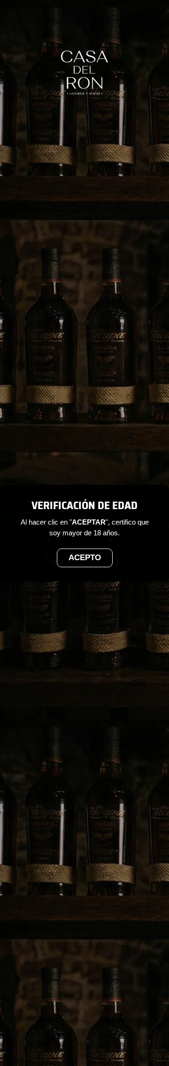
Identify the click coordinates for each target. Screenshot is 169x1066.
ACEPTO (85, 558)
